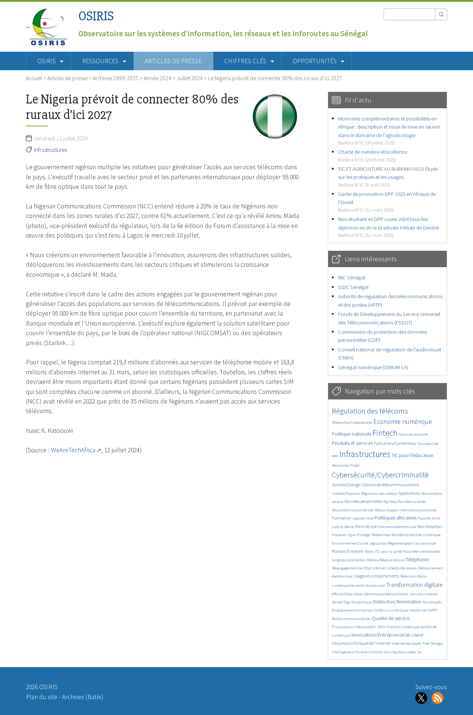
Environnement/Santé (350, 543)
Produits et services (352, 443)
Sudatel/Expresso (346, 493)
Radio (369, 551)
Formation (341, 518)
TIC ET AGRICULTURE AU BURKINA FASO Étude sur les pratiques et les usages (388, 176)
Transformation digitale (414, 584)
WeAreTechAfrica (73, 450)
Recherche (340, 465)
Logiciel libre (363, 518)
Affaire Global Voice (347, 594)
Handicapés (431, 602)
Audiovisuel (375, 585)
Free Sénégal (432, 643)
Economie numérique (402, 421)
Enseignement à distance (352, 610)
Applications (409, 493)
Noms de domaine (413, 434)
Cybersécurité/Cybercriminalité (380, 475)
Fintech (385, 433)
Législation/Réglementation (391, 543)
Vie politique (361, 602)
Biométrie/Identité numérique (415, 534)
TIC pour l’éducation (412, 455)
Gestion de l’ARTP (424, 610)
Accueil (34, 78)
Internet (378, 568)
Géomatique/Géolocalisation (386, 594)
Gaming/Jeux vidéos (400, 652)
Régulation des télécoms (370, 411)
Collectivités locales (401, 568)
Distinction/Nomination (397, 602)
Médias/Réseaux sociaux (386, 560)
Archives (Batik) (82, 697)
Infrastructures (50, 149)
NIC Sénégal (351, 277)
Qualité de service (390, 618)
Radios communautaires (351, 618)
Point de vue (366, 526)
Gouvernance (425, 543)
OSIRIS (96, 16)
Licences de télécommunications (390, 484)
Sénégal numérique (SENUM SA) (373, 367)
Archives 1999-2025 (116, 78)
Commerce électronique (397, 526)
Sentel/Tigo (341, 602)
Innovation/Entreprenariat (380, 634)
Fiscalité (424, 518)
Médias (380, 510)
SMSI (381, 626)
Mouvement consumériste (352, 510)
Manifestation (429, 526)
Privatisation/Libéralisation (354, 626)
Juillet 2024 (190, 78)
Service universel (424, 594)
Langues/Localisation (348, 560)
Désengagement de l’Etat (351, 568)
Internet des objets (406, 643)
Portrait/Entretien (348, 551)
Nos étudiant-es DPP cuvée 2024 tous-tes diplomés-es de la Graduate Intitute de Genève (388, 226)
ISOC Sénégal (353, 286)
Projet (354, 465)
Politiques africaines (395, 518)
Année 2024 (157, 78)
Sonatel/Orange (346, 484)
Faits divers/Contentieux (395, 443)
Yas (419, 652)
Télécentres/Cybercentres (352, 422)
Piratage (363, 534)
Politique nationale (351, 434)
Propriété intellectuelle (421, 551)
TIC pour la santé (388, 551)
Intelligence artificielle (350, 652)
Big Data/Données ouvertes (404, 501)
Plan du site (41, 697)
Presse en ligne (344, 534)
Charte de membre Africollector (373, 155)
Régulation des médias (379, 493)
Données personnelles (363, 501)
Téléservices (380, 534)
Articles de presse (173, 61)
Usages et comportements (376, 576)
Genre (349, 526)
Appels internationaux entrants (411, 510)
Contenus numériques (391, 610)
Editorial (375, 652)
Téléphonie (417, 559)
